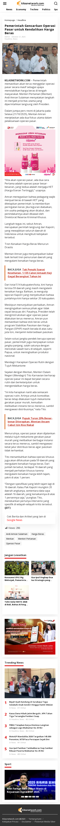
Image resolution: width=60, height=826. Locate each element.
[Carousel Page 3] (30, 796)
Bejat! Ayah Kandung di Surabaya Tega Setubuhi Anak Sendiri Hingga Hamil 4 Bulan (31, 703)
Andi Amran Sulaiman (16, 534)
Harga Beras (38, 534)
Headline (8, 39)
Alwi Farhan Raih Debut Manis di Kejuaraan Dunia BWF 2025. (26, 790)
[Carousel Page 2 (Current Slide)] (26, 796)
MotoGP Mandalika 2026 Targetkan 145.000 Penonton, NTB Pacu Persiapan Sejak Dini (30, 738)
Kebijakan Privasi (10, 821)
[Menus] (4, 3)
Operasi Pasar (13, 543)
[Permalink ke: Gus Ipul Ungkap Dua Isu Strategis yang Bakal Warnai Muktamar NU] (43, 568)
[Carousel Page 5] (37, 796)
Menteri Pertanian (27, 538)
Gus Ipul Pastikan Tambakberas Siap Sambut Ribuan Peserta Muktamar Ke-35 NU (31, 749)
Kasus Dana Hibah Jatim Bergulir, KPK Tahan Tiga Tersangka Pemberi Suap (30, 715)
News (15, 39)
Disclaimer (26, 821)
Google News (14, 520)
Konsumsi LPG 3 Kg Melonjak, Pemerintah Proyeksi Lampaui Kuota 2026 (16, 578)
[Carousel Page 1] (22, 796)
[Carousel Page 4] (33, 796)
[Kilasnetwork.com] (30, 3)
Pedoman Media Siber (45, 821)
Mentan (10, 538)
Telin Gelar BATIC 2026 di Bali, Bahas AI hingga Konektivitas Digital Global (17, 603)
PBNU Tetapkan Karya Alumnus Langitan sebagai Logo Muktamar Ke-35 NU (29, 726)
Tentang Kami (35, 818)
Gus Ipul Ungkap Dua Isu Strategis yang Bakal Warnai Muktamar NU (42, 578)
